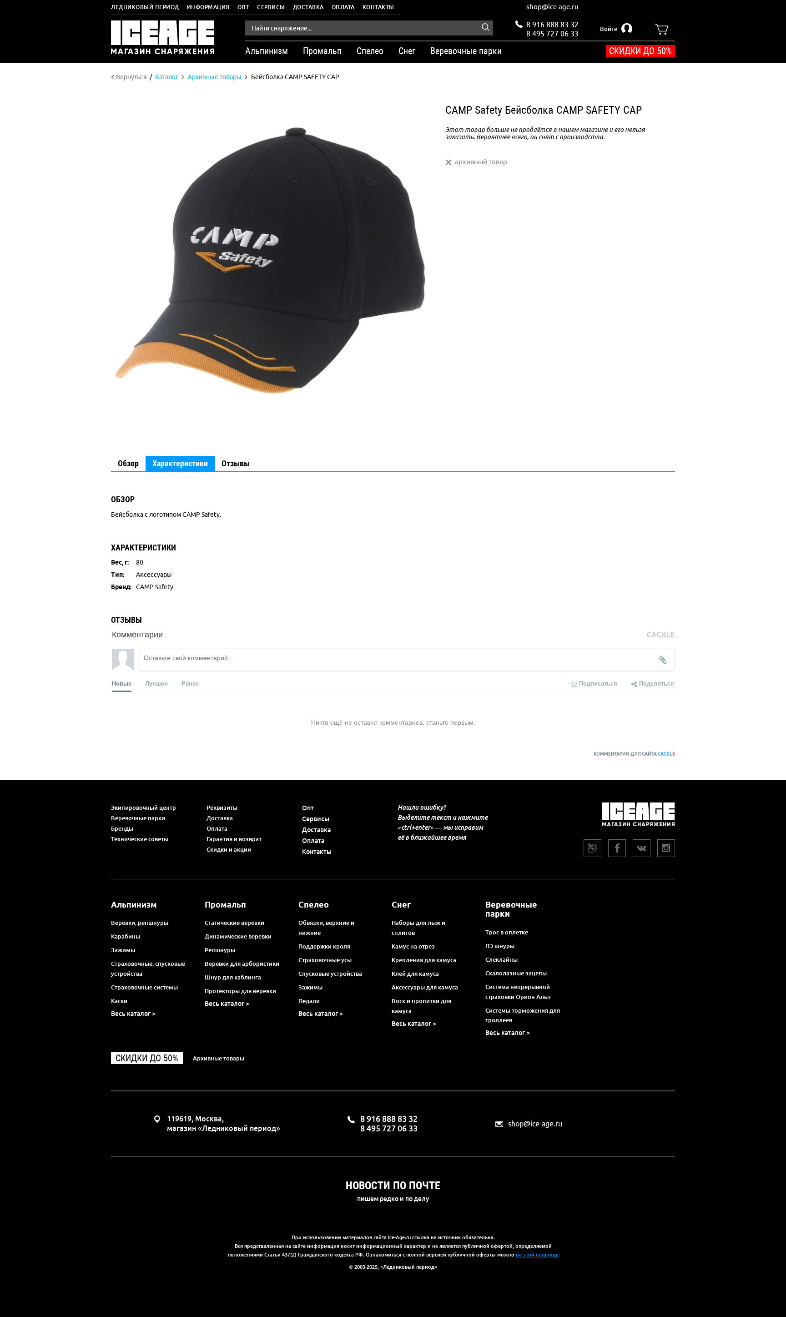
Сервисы (271, 7)
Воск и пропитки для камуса (421, 1006)
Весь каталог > (133, 1013)
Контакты (378, 7)
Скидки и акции (229, 849)
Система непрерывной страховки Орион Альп (518, 992)
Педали (309, 1001)
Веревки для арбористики (242, 963)
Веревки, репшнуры (139, 922)
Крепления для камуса (424, 960)
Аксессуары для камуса (425, 987)
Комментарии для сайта (634, 754)
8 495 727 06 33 (552, 33)
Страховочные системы (144, 987)
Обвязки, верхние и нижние (326, 927)
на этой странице (537, 1254)
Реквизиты (222, 807)
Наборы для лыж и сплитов (418, 927)
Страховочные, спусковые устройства (148, 968)
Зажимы (123, 950)
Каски (119, 1001)
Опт (243, 7)
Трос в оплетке (506, 932)
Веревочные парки (138, 818)
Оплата (343, 7)
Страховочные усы (325, 960)
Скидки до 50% (640, 50)
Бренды (122, 828)
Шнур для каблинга (233, 977)
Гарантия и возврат (234, 839)
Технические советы (139, 839)
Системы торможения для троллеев (522, 1015)
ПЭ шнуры (499, 946)
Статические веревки (234, 922)
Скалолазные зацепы (516, 973)
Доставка (308, 7)
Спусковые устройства (330, 973)
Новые (121, 683)
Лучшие (156, 683)
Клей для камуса (415, 973)
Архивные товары (218, 1058)
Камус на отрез (413, 946)
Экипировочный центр (143, 807)
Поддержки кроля (324, 946)
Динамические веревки (238, 936)
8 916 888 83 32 (552, 24)
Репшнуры (220, 950)
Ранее (190, 683)
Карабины (125, 936)
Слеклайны (501, 959)
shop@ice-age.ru (552, 6)
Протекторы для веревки (240, 991)
